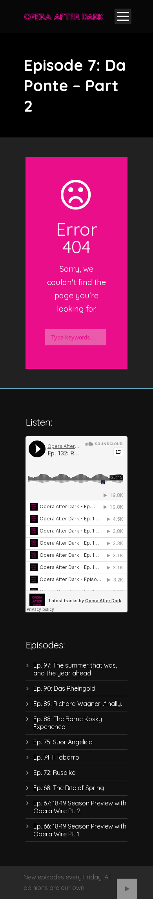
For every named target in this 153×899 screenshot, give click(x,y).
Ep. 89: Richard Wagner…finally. (77, 704)
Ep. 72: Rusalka (54, 772)
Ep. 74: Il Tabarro (56, 757)
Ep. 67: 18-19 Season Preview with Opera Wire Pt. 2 (79, 807)
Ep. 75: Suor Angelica (63, 742)
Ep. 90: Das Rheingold (64, 688)
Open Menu (123, 16)
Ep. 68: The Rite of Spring (68, 788)
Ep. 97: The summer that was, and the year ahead (75, 669)
